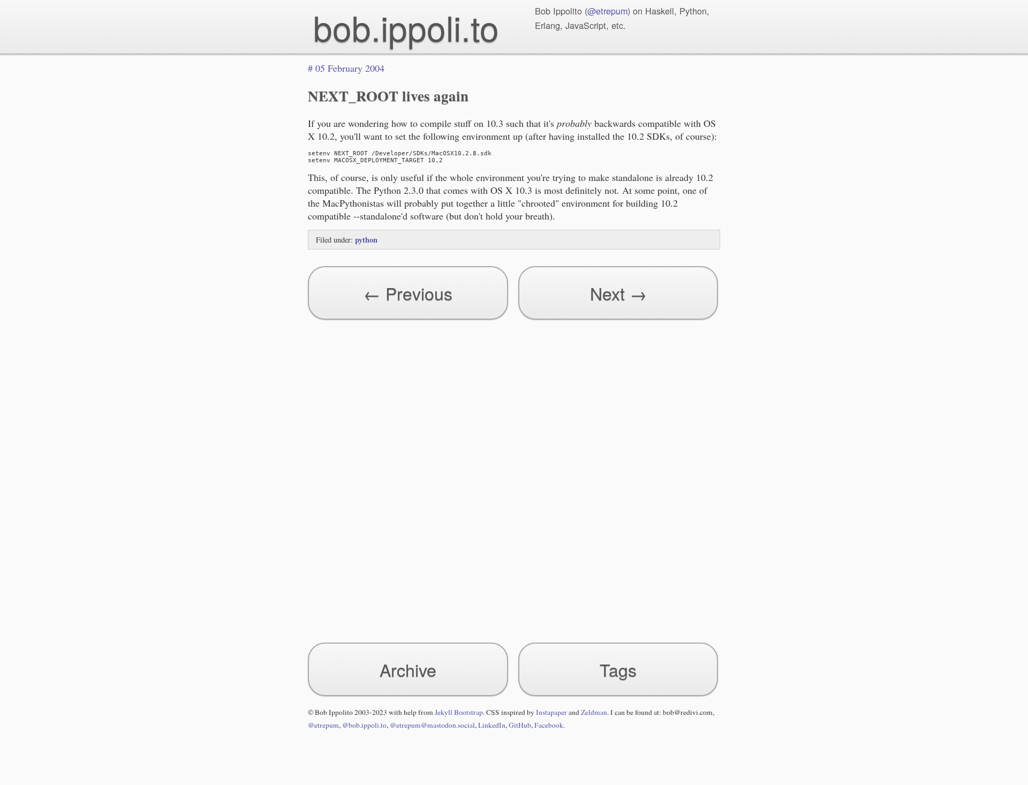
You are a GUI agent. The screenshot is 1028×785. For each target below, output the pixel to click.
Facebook (548, 725)
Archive (408, 669)
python (366, 239)
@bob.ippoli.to (364, 725)
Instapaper (551, 712)
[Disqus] (514, 476)
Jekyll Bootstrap (459, 712)
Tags (618, 669)
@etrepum (607, 10)
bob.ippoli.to (406, 27)
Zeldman (594, 712)
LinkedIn (491, 725)
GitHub (520, 725)
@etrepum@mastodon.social (432, 725)
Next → (618, 293)
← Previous (408, 293)
